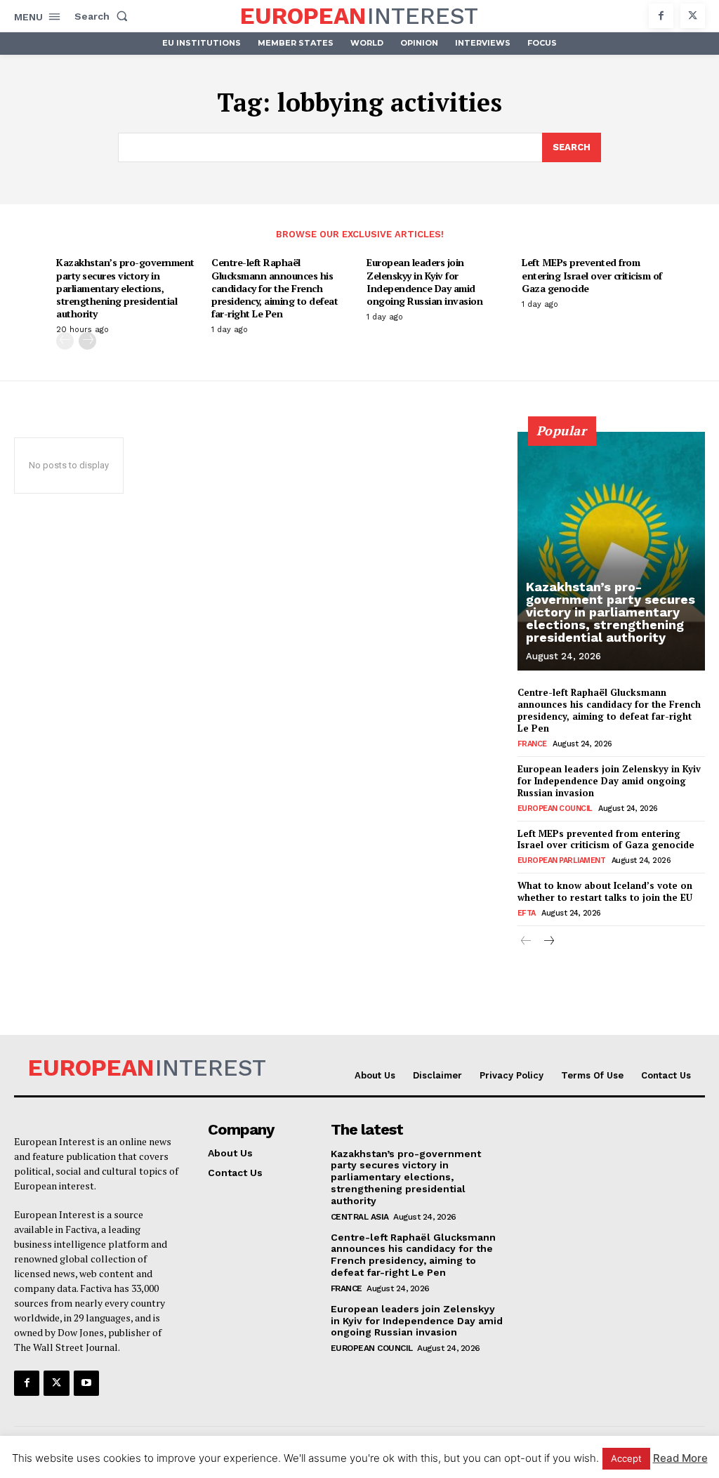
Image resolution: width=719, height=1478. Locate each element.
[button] (103, 16)
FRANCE (532, 743)
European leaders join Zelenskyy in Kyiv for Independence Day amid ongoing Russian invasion (424, 282)
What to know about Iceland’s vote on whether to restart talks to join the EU (604, 891)
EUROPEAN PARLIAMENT (561, 860)
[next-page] (87, 341)
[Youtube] (86, 1383)
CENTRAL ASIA (360, 1217)
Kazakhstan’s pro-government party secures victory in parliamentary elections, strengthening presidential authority (125, 288)
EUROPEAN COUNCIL (555, 808)
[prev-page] (65, 341)
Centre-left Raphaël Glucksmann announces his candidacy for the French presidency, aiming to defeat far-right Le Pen (274, 288)
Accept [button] (626, 1458)
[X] (692, 16)
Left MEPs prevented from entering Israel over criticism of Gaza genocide (592, 275)
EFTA (526, 913)
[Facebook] (661, 16)
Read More (680, 1458)
